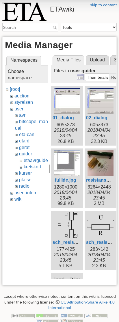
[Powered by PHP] (71, 315)
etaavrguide (36, 160)
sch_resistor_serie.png (78, 242)
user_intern (26, 192)
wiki (18, 199)
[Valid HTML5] (95, 315)
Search (55, 27)
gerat (24, 147)
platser (26, 179)
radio (24, 186)
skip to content (103, 5)
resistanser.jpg (102, 180)
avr (22, 115)
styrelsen (23, 102)
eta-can (26, 134)
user (18, 108)
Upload (97, 59)
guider (25, 153)
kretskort (32, 166)
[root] (15, 89)
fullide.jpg (65, 180)
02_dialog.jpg (101, 117)
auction (21, 95)
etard (24, 140)
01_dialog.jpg (67, 117)
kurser (25, 173)
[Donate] (47, 315)
